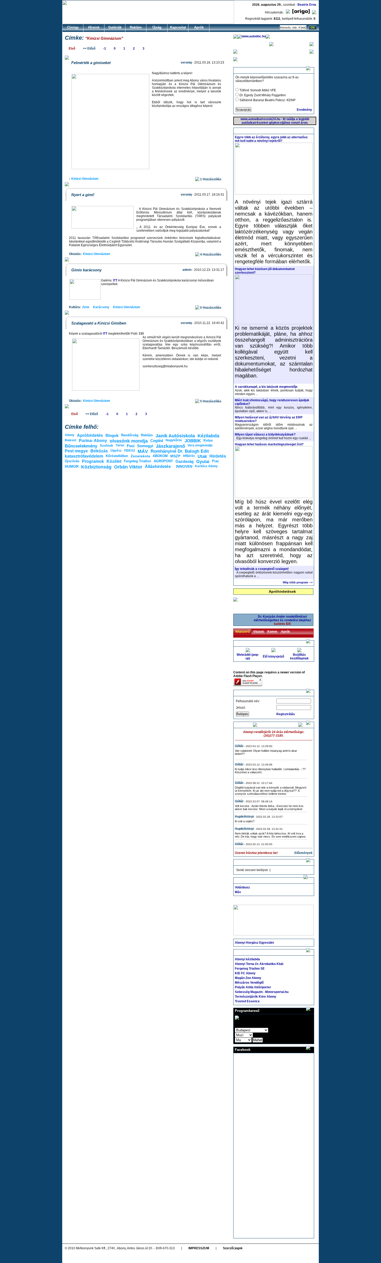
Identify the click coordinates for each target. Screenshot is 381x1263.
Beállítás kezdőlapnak (299, 656)
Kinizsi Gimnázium (84, 179)
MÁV (143, 451)
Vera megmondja (200, 445)
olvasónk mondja (129, 441)
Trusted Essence (247, 1001)
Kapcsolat (178, 27)
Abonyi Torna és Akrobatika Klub (259, 964)
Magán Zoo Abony (248, 978)
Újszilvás (72, 461)
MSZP (175, 456)
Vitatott (258, 631)
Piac (215, 461)
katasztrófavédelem (84, 456)
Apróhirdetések (282, 591)
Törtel (120, 445)
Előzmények (303, 853)
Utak (202, 456)
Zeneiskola (140, 456)
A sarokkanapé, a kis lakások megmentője (266, 387)
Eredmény (304, 110)
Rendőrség (129, 435)
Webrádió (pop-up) (248, 656)
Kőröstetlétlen (117, 456)
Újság (156, 27)
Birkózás (99, 451)
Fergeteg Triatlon (137, 461)
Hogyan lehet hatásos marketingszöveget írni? (269, 444)
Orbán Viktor (128, 467)
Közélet (114, 461)
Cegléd (156, 440)
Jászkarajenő (170, 446)
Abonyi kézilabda (247, 959)
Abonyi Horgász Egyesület (254, 942)
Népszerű (242, 631)
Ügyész (116, 450)
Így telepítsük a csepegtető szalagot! (262, 569)
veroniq (186, 62)
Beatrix (303, 4)
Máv (238, 892)
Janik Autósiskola (175, 435)
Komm (272, 631)
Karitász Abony (206, 466)
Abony (69, 435)
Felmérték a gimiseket (91, 62)
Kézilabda (208, 435)
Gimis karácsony (86, 270)
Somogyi (145, 446)
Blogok (111, 435)
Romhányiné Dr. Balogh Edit (180, 451)
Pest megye (76, 451)
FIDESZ (129, 450)
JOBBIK (193, 440)
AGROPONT (163, 461)
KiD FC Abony (245, 973)
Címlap (73, 27)
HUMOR (72, 466)
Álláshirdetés (158, 466)
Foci (131, 446)
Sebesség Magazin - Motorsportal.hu (261, 992)
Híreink (94, 27)
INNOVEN (184, 466)
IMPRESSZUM (198, 1248)
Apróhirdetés (90, 435)
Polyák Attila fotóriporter (253, 987)
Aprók (199, 27)
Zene (85, 307)
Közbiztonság (96, 467)
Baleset (70, 440)
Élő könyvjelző (273, 656)
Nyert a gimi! (82, 194)
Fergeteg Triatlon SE (250, 968)
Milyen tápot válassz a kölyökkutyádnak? (265, 434)
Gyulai (202, 461)
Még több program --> (298, 582)
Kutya (208, 440)
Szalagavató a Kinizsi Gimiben (98, 323)
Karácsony (101, 307)
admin (187, 270)
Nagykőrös (174, 440)
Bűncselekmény (81, 446)
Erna (312, 4)
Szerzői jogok (233, 1248)
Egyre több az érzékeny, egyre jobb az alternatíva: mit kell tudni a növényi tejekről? (271, 139)
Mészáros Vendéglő (249, 982)
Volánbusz (242, 887)
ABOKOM (160, 456)
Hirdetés (217, 456)
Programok (93, 461)
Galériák (115, 27)
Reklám (136, 27)
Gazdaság (184, 461)
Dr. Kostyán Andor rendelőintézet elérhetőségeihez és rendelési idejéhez (282, 620)
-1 (104, 48)
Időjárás (189, 456)
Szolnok (106, 445)
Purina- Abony (93, 440)
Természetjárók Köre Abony (255, 996)
